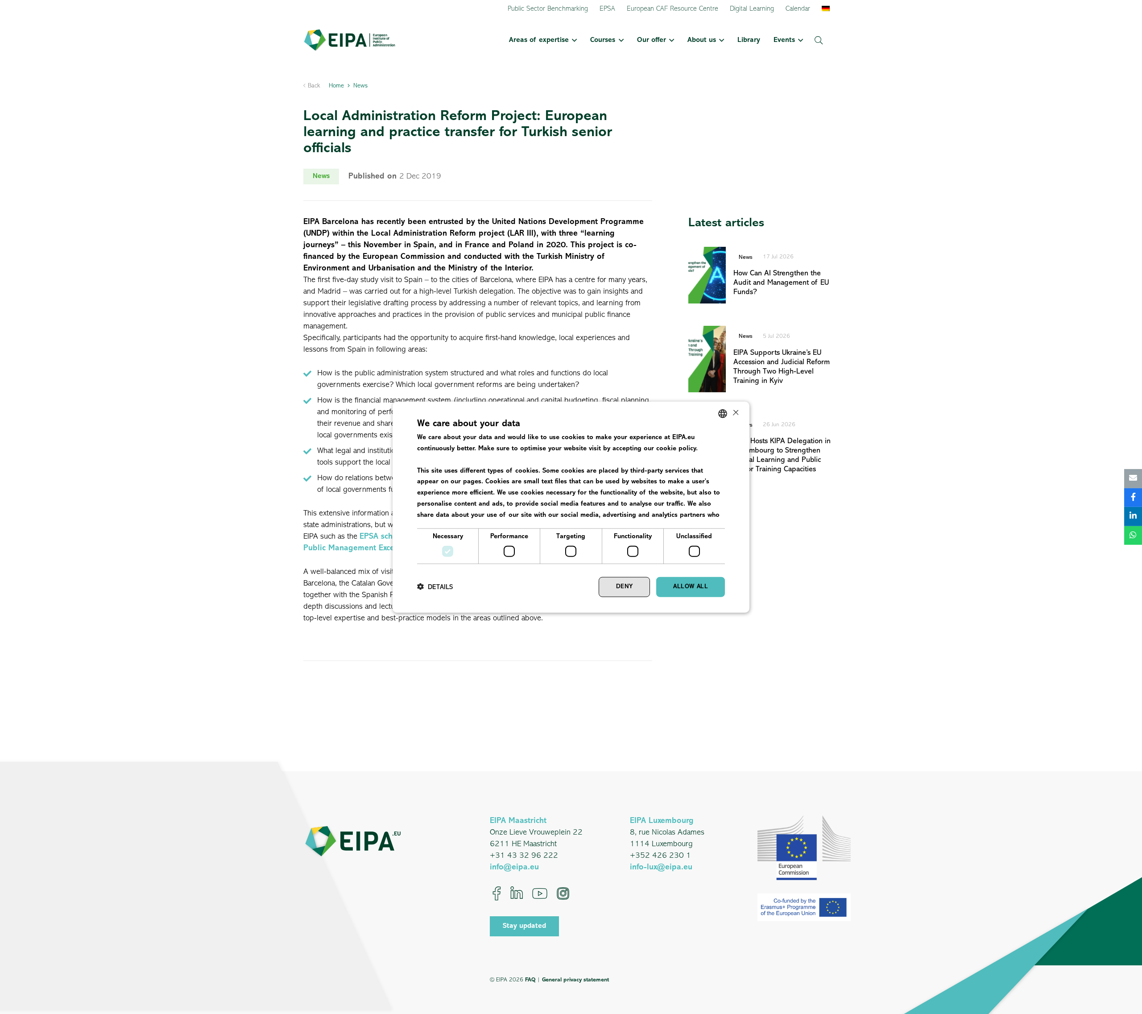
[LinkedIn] (516, 893)
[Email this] (1133, 478)
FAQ (530, 980)
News (746, 257)
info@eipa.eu (514, 868)
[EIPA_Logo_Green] (349, 40)
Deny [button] (624, 586)
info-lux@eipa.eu (661, 868)
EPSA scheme (384, 537)
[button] (573, 40)
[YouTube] (540, 893)
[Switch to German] (827, 9)
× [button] (735, 413)
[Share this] (1133, 497)
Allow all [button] (690, 586)
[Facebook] (497, 893)
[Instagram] (562, 893)
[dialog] (571, 507)
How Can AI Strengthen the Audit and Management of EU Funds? (781, 283)
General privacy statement (575, 980)
